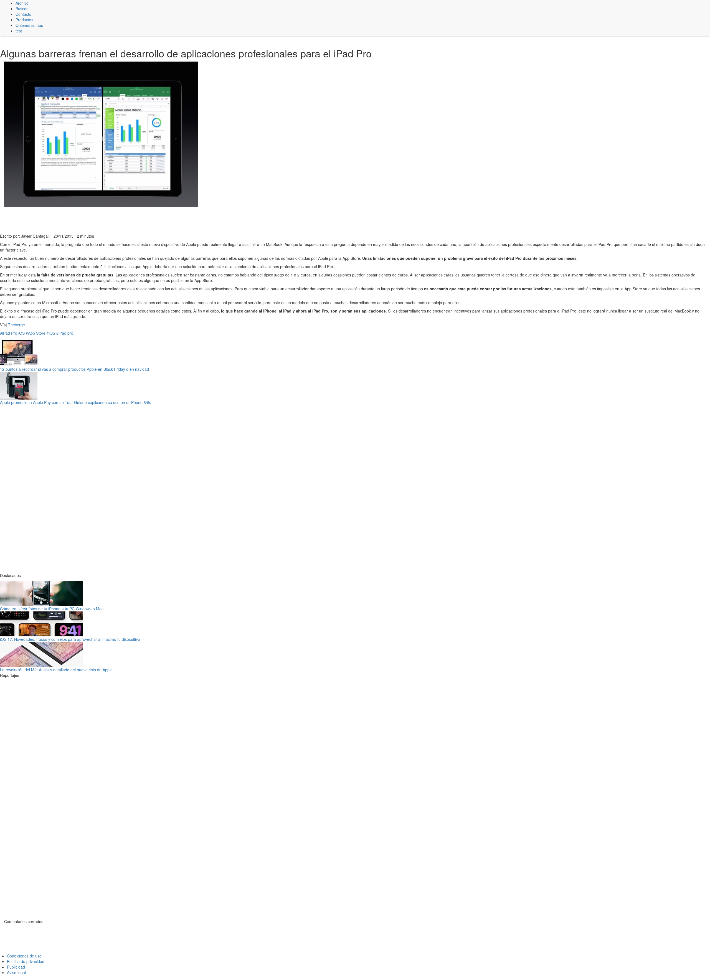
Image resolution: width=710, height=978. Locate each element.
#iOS (51, 333)
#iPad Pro (8, 333)
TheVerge (16, 324)
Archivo (22, 3)
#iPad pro (64, 333)
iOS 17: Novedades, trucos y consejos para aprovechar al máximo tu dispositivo (70, 639)
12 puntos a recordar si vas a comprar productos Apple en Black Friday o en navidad (74, 369)
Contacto (23, 14)
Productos (24, 19)
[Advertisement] (136, 219)
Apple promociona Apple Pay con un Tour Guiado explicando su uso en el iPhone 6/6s (75, 402)
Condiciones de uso (24, 956)
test (19, 31)
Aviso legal (16, 972)
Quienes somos (29, 25)
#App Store (35, 333)
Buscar (22, 8)
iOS (21, 333)
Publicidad (16, 967)
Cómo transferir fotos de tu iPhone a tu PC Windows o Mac (51, 608)
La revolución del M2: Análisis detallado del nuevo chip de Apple (56, 669)
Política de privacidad (25, 961)
